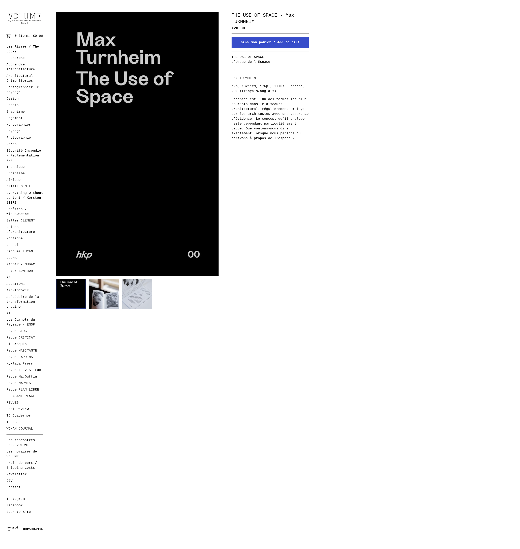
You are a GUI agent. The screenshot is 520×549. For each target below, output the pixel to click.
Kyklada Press (19, 364)
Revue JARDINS (19, 357)
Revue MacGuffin (21, 377)
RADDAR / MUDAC (20, 264)
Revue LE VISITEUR (23, 370)
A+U (9, 313)
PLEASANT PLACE (20, 396)
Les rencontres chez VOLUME (20, 442)
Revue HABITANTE (21, 351)
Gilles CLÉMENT (20, 220)
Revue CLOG (16, 331)
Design (12, 99)
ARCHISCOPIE (17, 290)
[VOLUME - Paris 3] (24, 18)
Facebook (14, 505)
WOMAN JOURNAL (19, 429)
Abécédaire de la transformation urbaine (22, 302)
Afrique (13, 180)
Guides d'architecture (20, 229)
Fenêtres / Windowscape (17, 211)
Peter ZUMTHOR (19, 271)
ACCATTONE (15, 284)
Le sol (12, 245)
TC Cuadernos (18, 416)
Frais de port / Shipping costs (21, 465)
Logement (14, 118)
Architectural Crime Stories (19, 78)
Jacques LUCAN (19, 251)
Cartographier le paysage (22, 90)
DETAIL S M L (18, 186)
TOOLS (11, 422)
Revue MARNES (18, 383)
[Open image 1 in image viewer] (137, 144)
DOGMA (11, 258)
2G (8, 277)
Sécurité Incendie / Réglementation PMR (23, 155)
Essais (12, 105)
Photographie (18, 138)
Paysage (13, 131)
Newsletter (16, 474)
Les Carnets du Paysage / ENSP (20, 322)
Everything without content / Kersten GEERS (24, 198)
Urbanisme (15, 173)
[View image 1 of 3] (71, 294)
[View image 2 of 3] (104, 294)
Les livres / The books (22, 49)
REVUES (12, 403)
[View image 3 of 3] (137, 294)
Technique (15, 167)
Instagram (15, 499)
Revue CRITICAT (20, 338)
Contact (13, 487)
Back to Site (18, 512)
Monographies (18, 125)
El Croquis (16, 344)
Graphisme (15, 112)
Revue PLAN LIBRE (22, 390)
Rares (11, 144)
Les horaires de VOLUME (21, 454)
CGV (9, 481)
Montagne (14, 238)
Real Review (17, 409)
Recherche (15, 58)
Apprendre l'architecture (20, 67)
